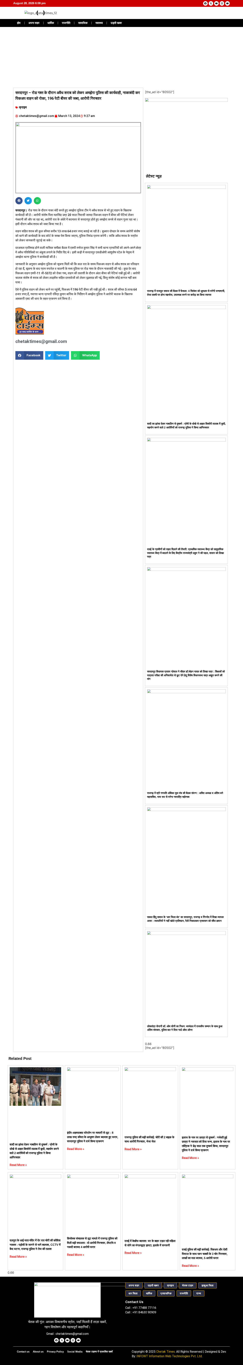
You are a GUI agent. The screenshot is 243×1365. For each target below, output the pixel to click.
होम (19, 22)
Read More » (18, 1165)
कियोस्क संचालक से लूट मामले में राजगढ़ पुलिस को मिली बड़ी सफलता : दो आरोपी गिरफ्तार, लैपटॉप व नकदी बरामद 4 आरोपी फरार (92, 1243)
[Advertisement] (121, 57)
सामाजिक (83, 22)
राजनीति (66, 22)
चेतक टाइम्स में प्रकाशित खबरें (99, 1351)
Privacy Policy (55, 1351)
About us (38, 1351)
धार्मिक (50, 22)
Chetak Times (165, 1351)
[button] (19, 200)
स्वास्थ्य (99, 22)
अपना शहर (33, 22)
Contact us (23, 1351)
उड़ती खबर (116, 22)
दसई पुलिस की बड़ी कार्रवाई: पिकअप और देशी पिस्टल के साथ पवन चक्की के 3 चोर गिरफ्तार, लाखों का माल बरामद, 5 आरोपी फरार (204, 1254)
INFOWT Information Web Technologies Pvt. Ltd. (169, 1356)
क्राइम (23, 107)
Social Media (74, 1351)
